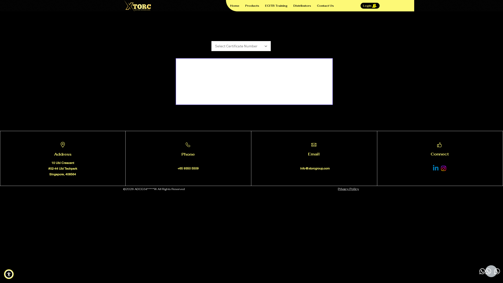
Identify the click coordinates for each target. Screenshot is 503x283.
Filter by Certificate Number (229, 36)
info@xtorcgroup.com (315, 168)
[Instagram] (443, 168)
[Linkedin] (435, 168)
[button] (9, 274)
